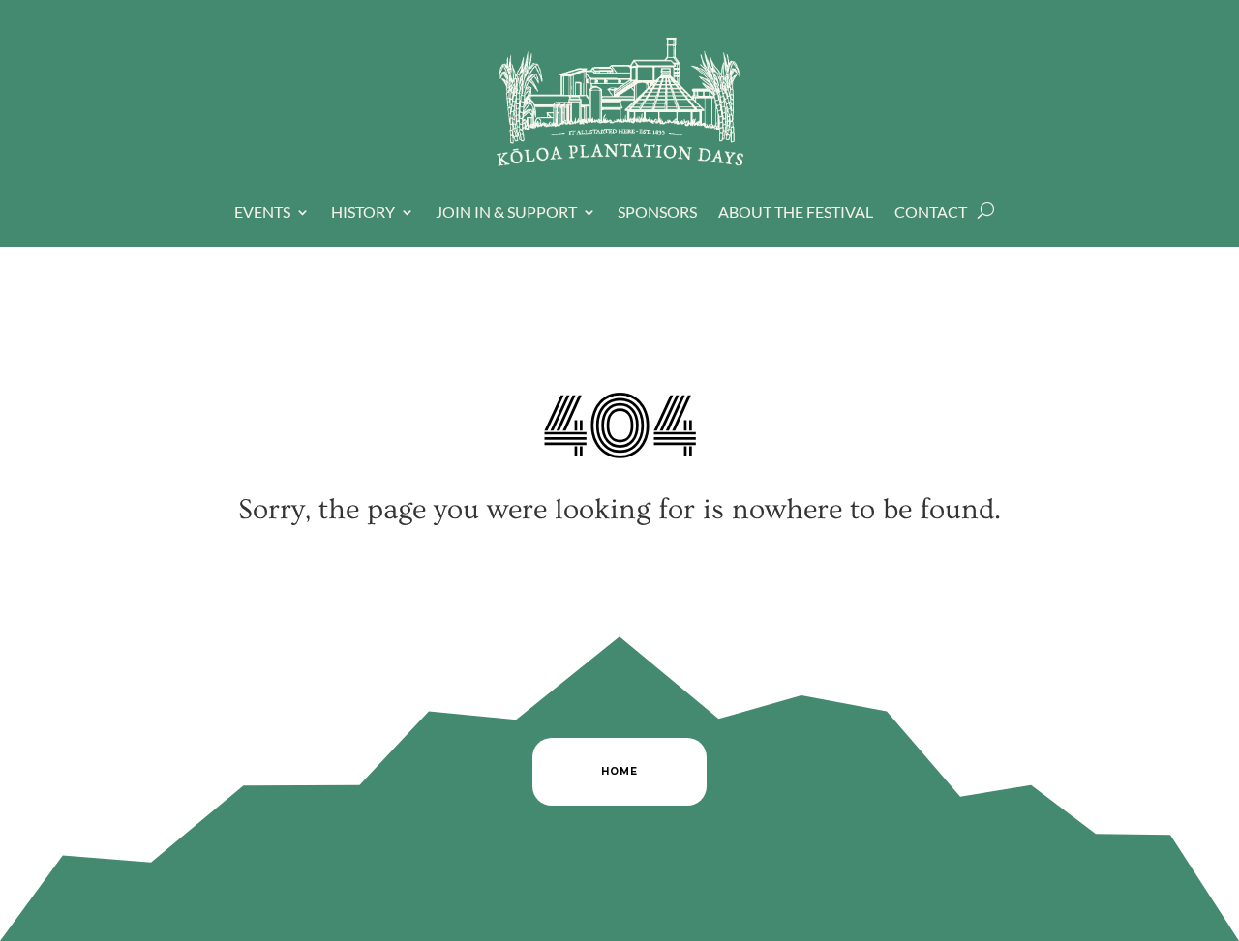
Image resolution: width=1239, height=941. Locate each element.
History (363, 213)
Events (262, 213)
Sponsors (657, 213)
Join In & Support (506, 213)
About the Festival (795, 213)
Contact (930, 213)
